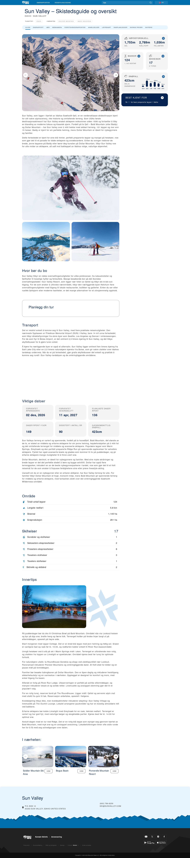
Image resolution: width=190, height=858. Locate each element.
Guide (27, 27)
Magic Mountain (84, 21)
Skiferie (148, 27)
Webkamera (57, 27)
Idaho (38, 21)
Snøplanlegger (120, 27)
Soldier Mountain (66, 21)
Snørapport (38, 27)
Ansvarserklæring (37, 845)
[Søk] (150, 2)
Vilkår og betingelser (51, 845)
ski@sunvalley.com (110, 806)
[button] (71, 377)
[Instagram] (158, 836)
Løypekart (106, 27)
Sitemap (62, 845)
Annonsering (56, 837)
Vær (48, 27)
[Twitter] (152, 836)
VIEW (48, 771)
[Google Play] (149, 842)
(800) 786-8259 (106, 803)
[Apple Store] (161, 842)
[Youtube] (146, 836)
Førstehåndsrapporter (75, 27)
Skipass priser (136, 27)
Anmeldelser (93, 27)
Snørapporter (43, 2)
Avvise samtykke (86, 845)
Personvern (26, 845)
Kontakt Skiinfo (41, 837)
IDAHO (28, 16)
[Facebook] (164, 836)
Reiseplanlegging (63, 2)
